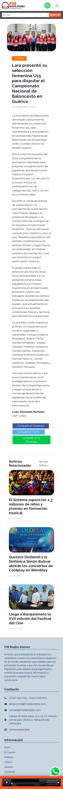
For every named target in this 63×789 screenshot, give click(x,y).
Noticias (19, 58)
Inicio (7, 747)
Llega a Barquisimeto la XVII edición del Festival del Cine (30, 618)
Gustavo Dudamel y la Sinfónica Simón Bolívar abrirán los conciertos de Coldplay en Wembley (31, 563)
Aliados (8, 767)
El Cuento (9, 752)
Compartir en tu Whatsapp (31, 440)
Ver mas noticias (43, 463)
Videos (8, 762)
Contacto (9, 771)
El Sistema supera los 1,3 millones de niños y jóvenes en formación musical (30, 506)
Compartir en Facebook (30, 425)
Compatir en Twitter (28, 431)
